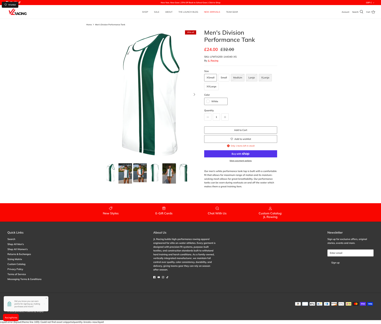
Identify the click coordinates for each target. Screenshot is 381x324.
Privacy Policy (15, 269)
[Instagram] (163, 277)
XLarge (265, 77)
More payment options (241, 160)
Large (251, 77)
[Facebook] (154, 277)
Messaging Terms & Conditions (24, 279)
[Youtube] (159, 277)
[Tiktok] (19, 2)
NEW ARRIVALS (212, 12)
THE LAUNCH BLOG (188, 12)
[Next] (194, 94)
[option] (151, 94)
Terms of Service (16, 274)
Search (11, 239)
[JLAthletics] (17, 12)
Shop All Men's (15, 244)
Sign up (335, 262)
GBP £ (369, 2)
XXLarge (211, 86)
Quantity (209, 110)
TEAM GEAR (232, 12)
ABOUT (168, 12)
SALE (156, 12)
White (214, 101)
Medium (237, 77)
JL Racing (213, 60)
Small (224, 77)
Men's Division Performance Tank (110, 24)
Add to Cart (240, 130)
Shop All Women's (17, 249)
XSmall (210, 77)
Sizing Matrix (14, 259)
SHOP (145, 12)
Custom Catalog (16, 264)
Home (89, 24)
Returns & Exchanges (19, 254)
